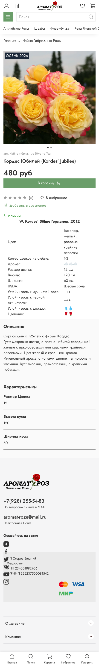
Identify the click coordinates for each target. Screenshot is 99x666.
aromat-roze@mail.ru (25, 517)
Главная (9, 40)
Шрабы (39, 28)
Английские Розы (16, 28)
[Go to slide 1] (48, 147)
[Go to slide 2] (51, 147)
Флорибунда (59, 28)
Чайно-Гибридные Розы (42, 40)
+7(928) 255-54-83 (23, 501)
